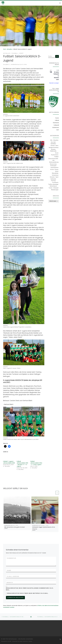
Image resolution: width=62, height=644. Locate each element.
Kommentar (11, 558)
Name (9, 570)
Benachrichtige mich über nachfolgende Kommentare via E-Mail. (30, 588)
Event (56, 153)
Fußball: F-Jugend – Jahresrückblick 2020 (9, 462)
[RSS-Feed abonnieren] (60, 639)
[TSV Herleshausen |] (5, 3)
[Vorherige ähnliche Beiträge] (53, 492)
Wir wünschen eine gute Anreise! (14, 527)
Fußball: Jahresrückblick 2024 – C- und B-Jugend (36, 463)
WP (10, 641)
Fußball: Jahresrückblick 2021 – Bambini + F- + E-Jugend (22, 464)
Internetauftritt (54, 167)
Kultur (56, 171)
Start (4, 49)
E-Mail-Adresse (13, 576)
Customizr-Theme (27, 641)
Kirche (52, 169)
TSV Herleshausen (11, 639)
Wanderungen (54, 189)
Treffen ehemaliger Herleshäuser (53, 185)
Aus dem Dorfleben (53, 142)
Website (10, 582)
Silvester (52, 177)
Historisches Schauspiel (53, 164)
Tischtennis (55, 182)
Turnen (50, 187)
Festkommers (54, 154)
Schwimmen (55, 175)
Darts (57, 145)
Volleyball (55, 187)
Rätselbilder (55, 173)
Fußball (56, 156)
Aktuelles (9, 49)
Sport (57, 177)
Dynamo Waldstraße (53, 150)
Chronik (53, 145)
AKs (51, 140)
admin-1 (7, 64)
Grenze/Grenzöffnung (53, 159)
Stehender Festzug (53, 179)
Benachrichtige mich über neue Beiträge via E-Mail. (28, 593)
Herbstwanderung (53, 162)
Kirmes (56, 169)
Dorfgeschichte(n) (53, 147)
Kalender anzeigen (54, 83)
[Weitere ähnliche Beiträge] (57, 492)
